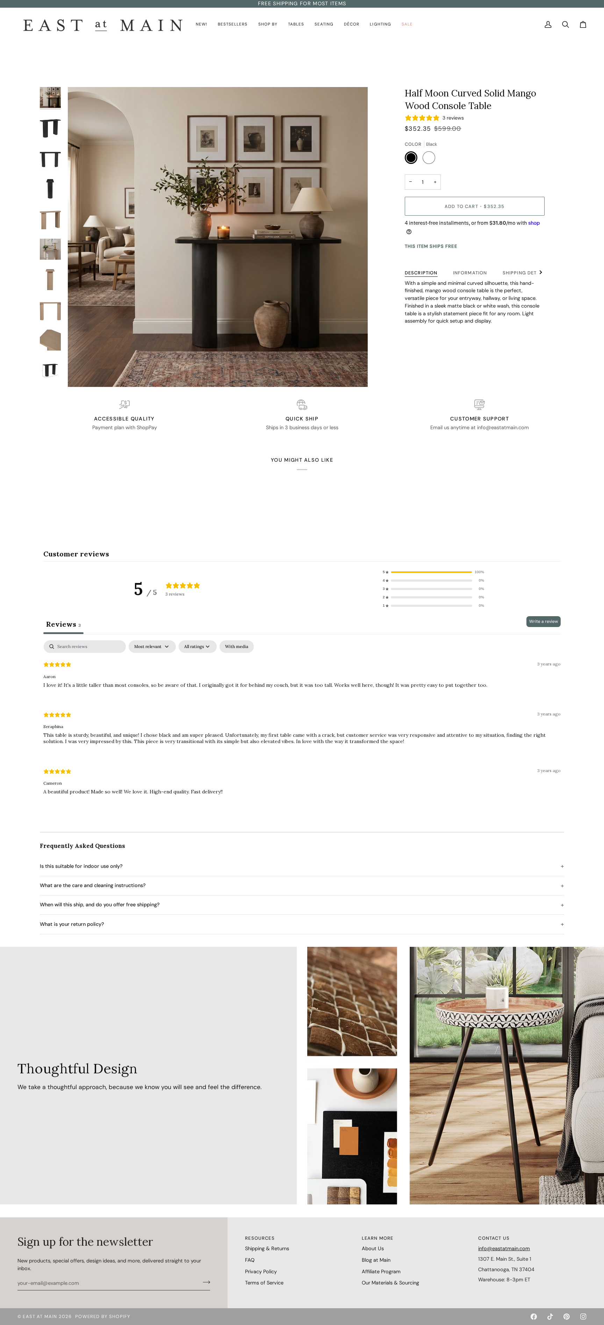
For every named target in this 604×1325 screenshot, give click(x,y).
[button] (201, 24)
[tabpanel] (302, 723)
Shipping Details (525, 273)
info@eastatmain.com (504, 1248)
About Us (373, 1248)
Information (470, 273)
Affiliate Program (381, 1271)
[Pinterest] (566, 1316)
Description (421, 273)
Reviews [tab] (63, 624)
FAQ (249, 1260)
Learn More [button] (378, 1238)
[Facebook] (534, 1316)
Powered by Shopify (102, 1316)
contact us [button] (494, 1238)
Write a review (543, 621)
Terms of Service (264, 1283)
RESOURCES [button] (260, 1238)
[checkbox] (237, 646)
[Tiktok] (550, 1316)
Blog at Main (376, 1260)
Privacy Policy (261, 1271)
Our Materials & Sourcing (390, 1283)
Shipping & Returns (267, 1248)
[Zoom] (218, 237)
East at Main (40, 1316)
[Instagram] (583, 1316)
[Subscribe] (204, 1282)
